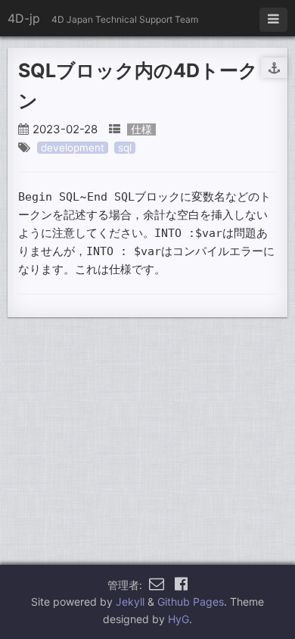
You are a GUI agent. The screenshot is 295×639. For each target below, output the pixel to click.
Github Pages (190, 601)
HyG (178, 619)
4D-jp (24, 18)
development (72, 148)
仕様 (141, 129)
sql (125, 148)
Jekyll (130, 601)
